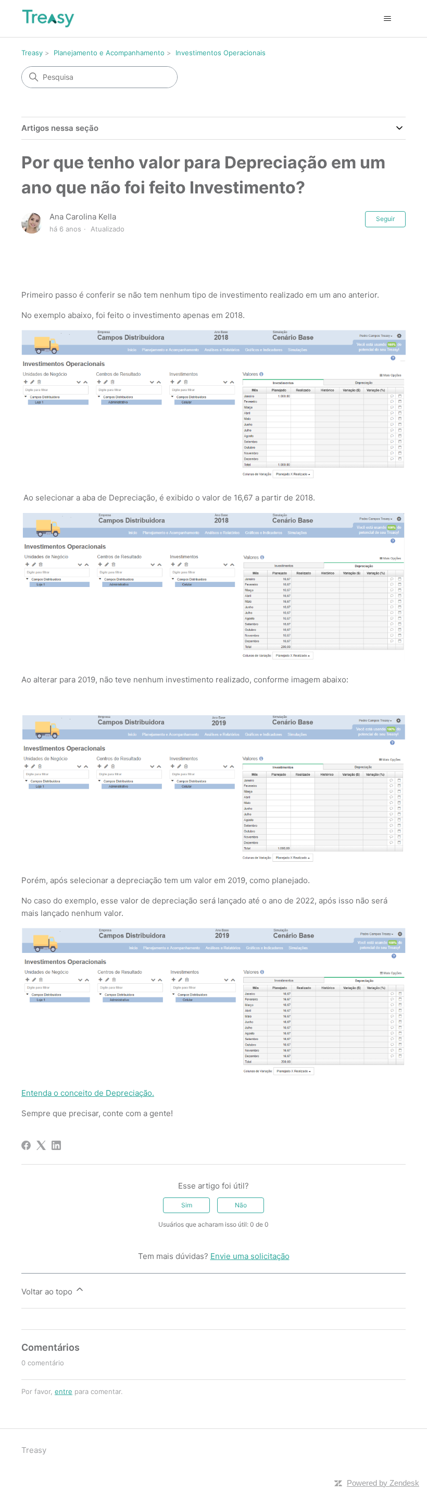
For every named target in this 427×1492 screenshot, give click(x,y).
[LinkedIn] (56, 1145)
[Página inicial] (48, 18)
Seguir (385, 219)
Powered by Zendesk (383, 1482)
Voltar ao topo (47, 1292)
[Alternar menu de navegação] (387, 18)
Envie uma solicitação (250, 1256)
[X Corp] (41, 1145)
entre (63, 1391)
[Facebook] (26, 1145)
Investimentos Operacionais (220, 52)
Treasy (32, 52)
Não (241, 1205)
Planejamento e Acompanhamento (109, 52)
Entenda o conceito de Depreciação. (87, 1093)
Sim (186, 1205)
